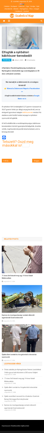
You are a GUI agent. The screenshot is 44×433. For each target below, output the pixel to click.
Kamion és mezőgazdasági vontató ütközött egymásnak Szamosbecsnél (18, 316)
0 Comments (31, 60)
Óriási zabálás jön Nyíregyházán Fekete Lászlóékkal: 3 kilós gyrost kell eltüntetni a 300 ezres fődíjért (22, 371)
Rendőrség (6, 60)
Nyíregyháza (24, 9)
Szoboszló (19, 11)
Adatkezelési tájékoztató (20, 426)
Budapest (14, 6)
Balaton (7, 6)
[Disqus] (22, 195)
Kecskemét (8, 9)
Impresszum (6, 426)
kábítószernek (27, 112)
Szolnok (26, 11)
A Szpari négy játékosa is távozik (8, 161)
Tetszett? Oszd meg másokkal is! (17, 143)
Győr (38, 6)
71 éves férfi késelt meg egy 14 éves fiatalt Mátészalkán (17, 277)
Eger (27, 6)
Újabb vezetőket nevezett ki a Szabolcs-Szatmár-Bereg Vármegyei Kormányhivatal (22, 397)
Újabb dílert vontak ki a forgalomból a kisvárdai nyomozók (19, 356)
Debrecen (22, 6)
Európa (33, 6)
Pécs (31, 9)
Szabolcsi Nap (24, 16)
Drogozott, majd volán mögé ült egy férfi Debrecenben (38, 161)
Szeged (36, 9)
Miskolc (16, 9)
